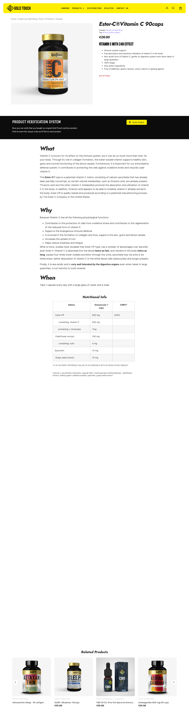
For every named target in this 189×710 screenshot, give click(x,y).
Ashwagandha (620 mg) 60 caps (153, 702)
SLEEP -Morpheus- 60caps (66, 702)
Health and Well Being (27, 19)
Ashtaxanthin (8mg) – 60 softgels (28, 702)
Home (13, 19)
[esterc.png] (52, 64)
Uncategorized (118, 699)
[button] (78, 8)
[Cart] (180, 8)
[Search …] (173, 8)
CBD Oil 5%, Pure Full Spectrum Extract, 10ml (117, 702)
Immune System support (111, 32)
